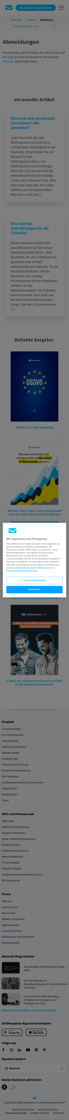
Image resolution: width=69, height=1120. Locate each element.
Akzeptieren (34, 589)
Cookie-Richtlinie (22, 568)
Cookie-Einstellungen (34, 580)
